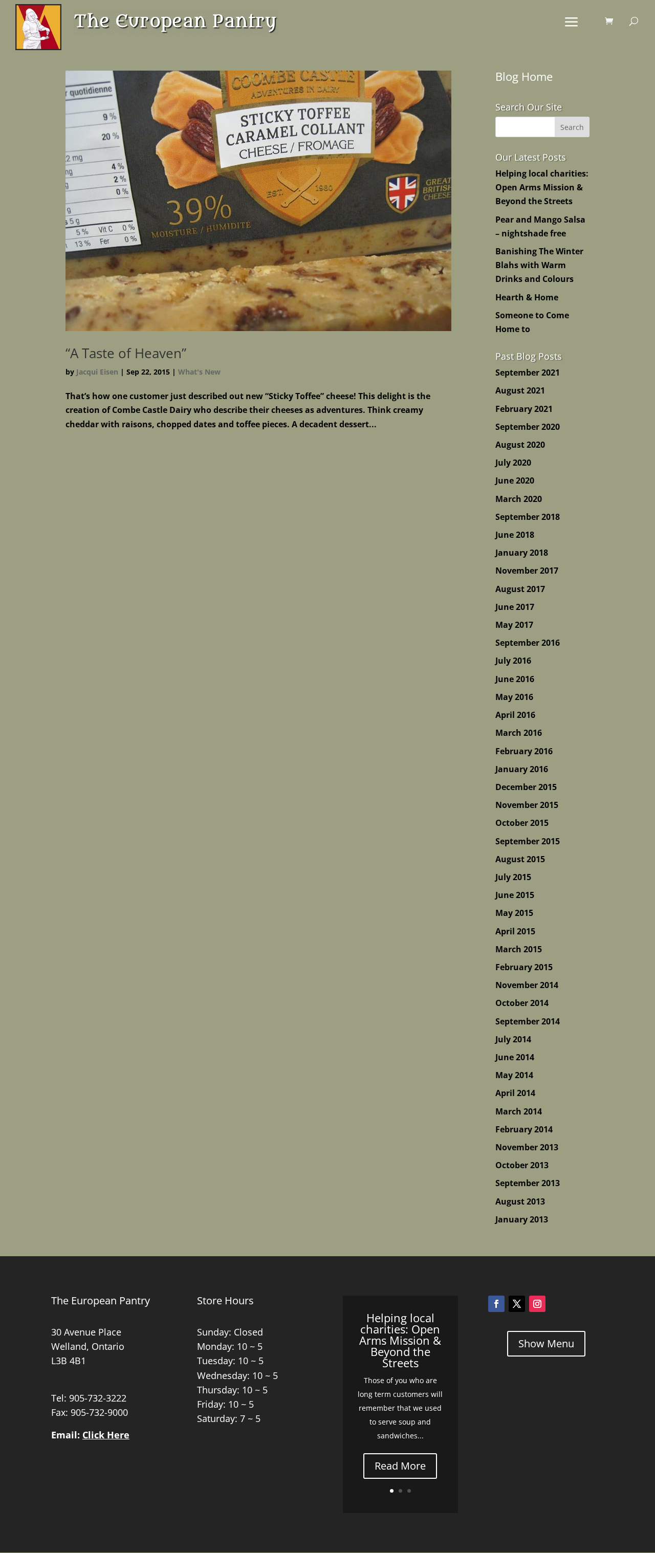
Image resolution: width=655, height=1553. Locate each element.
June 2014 (514, 1057)
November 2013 (526, 1147)
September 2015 (527, 841)
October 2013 (522, 1165)
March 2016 (518, 732)
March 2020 (518, 499)
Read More (400, 1466)
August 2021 (520, 390)
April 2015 (515, 931)
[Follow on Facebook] (496, 1304)
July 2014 (513, 1039)
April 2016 (515, 714)
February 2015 (524, 967)
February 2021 (524, 408)
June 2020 (514, 480)
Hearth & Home (526, 297)
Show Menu (546, 1343)
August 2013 (520, 1201)
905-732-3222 (97, 1398)
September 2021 (527, 372)
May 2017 (514, 624)
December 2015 (526, 787)
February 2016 (524, 751)
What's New (199, 372)
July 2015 (513, 877)
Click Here (105, 1435)
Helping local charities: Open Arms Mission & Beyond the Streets (541, 187)
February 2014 (524, 1129)
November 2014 (526, 985)
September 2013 (527, 1183)
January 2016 (521, 769)
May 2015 (514, 912)
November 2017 (526, 570)
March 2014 (518, 1111)
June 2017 (514, 607)
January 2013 (521, 1219)
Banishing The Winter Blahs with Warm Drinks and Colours (539, 265)
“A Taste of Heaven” (126, 353)
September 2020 (527, 426)
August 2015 (520, 859)
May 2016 (514, 697)
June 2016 (514, 679)
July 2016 (513, 660)
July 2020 (513, 462)
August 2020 (520, 444)
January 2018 (521, 552)
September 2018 (527, 516)
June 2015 (514, 895)
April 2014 (515, 1093)
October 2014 (522, 1003)
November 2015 (526, 805)
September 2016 (527, 642)
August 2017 (520, 589)
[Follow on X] (517, 1304)
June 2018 (514, 534)
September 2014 (527, 1021)
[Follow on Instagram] (537, 1304)
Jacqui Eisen (97, 372)
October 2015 (522, 822)
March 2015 (518, 949)
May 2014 (514, 1075)
